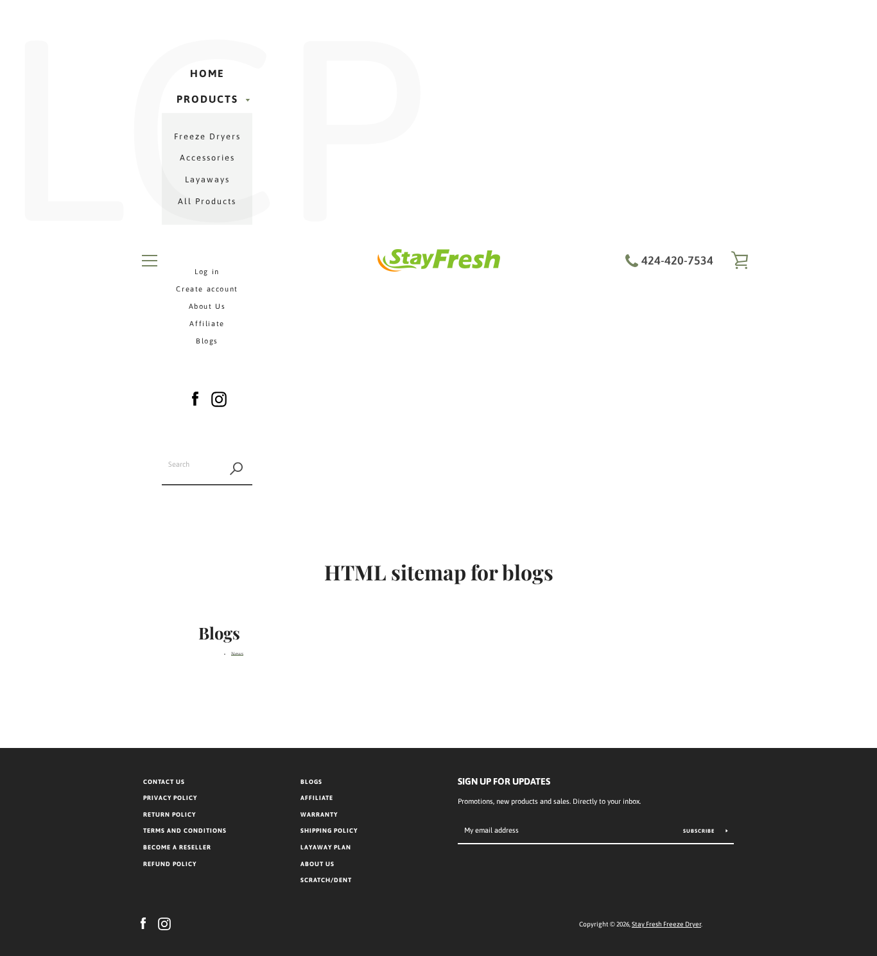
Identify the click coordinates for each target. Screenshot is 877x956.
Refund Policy (169, 863)
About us (317, 863)
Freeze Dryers (207, 136)
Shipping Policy (329, 830)
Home (207, 73)
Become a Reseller (177, 847)
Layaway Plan (325, 847)
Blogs (207, 341)
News (237, 654)
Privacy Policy (170, 797)
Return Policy (169, 814)
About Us (207, 306)
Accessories (207, 157)
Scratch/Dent (326, 879)
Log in (207, 271)
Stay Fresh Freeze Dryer (666, 924)
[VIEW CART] (740, 261)
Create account (207, 289)
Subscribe (699, 831)
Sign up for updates (504, 781)
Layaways (207, 179)
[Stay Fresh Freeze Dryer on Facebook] (195, 397)
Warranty (319, 814)
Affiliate (206, 323)
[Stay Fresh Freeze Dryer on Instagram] (219, 397)
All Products (207, 201)
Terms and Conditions (185, 830)
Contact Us (164, 781)
